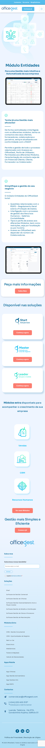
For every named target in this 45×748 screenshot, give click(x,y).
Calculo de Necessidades (15, 657)
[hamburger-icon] (41, 9)
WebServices (10, 649)
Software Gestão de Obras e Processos (20, 613)
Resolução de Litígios (32, 737)
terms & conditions (16, 576)
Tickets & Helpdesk (12, 653)
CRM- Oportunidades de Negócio (18, 636)
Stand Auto (10, 644)
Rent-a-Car (10, 640)
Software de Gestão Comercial (17, 594)
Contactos (17, 2)
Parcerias (26, 2)
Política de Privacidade (13, 737)
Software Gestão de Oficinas (16, 599)
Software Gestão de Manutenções (18, 617)
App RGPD (10, 684)
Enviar (8, 571)
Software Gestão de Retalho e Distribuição (21, 609)
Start (8, 590)
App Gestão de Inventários (15, 676)
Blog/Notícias (35, 2)
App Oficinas (10, 672)
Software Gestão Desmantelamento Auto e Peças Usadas (21, 604)
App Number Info (12, 680)
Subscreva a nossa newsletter (15, 562)
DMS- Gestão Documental (15, 632)
